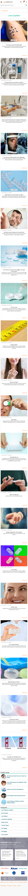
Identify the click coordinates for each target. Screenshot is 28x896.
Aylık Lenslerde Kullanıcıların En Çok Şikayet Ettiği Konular (14, 119)
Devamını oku (24, 55)
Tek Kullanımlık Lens (14, 457)
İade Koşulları (11, 882)
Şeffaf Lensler (14, 307)
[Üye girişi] (26, 2)
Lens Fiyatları (14, 569)
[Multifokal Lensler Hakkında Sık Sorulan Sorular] (14, 218)
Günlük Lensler (14, 607)
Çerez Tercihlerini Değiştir (22, 882)
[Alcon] (14, 868)
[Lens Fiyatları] (14, 555)
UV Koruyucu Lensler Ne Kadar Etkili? (14, 45)
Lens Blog (14, 885)
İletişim (6, 882)
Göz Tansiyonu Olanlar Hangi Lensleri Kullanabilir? (14, 157)
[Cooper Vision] (5, 873)
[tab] (14, 11)
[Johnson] (5, 868)
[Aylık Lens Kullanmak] (14, 480)
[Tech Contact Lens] (14, 873)
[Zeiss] (23, 873)
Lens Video (19, 885)
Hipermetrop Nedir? (14, 382)
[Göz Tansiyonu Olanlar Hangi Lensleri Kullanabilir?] (14, 143)
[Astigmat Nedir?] (14, 330)
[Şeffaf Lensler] (14, 293)
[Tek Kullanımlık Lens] (14, 443)
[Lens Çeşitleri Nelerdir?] (14, 630)
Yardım (15, 882)
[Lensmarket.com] (8, 2)
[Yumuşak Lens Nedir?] (14, 705)
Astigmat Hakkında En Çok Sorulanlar (14, 532)
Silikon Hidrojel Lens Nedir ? (14, 682)
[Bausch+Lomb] (23, 868)
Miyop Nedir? (14, 419)
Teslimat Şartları (3, 885)
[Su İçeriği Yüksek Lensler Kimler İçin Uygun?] (14, 68)
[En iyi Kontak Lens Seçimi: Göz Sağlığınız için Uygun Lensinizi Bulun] (14, 255)
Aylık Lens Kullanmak (14, 494)
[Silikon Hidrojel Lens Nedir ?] (14, 668)
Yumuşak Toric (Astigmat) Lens (14, 756)
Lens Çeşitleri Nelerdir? (14, 644)
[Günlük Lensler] (14, 593)
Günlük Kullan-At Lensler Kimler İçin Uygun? (14, 194)
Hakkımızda (2, 882)
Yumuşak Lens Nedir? (14, 719)
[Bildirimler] (20, 2)
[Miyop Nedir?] (14, 405)
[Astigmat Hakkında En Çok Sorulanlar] (14, 518)
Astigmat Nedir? (14, 344)
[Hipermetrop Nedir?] (14, 368)
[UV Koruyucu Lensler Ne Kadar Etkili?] (14, 31)
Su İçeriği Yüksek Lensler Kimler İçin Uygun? (14, 82)
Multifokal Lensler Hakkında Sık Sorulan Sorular (14, 232)
